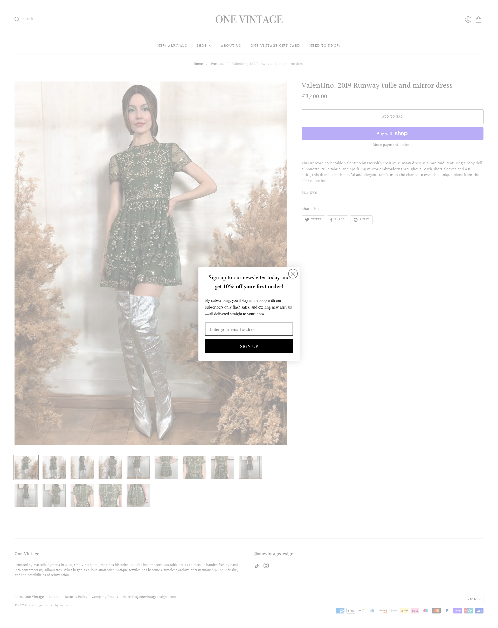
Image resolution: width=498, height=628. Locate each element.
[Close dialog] (293, 273)
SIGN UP (249, 346)
